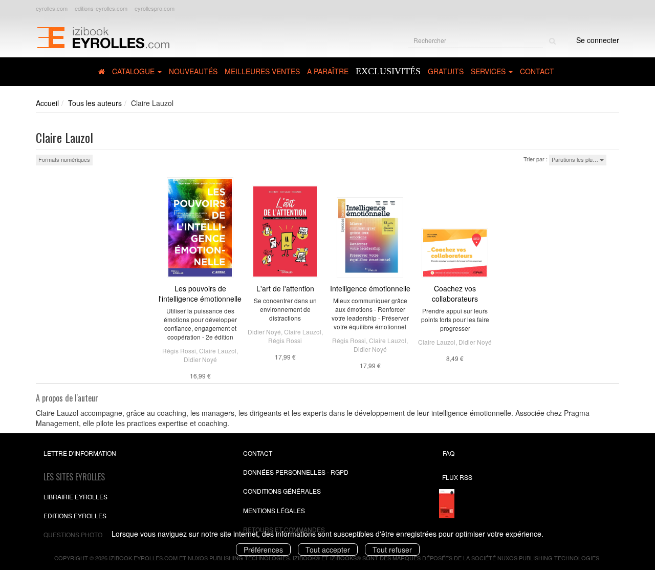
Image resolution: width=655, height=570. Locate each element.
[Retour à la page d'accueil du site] (103, 36)
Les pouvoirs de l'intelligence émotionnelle (200, 293)
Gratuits (446, 71)
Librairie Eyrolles (75, 496)
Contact (537, 71)
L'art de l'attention (285, 288)
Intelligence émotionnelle (370, 288)
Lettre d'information (79, 453)
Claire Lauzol (217, 350)
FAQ (448, 453)
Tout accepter (327, 549)
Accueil (47, 103)
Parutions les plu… (576, 159)
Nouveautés (193, 71)
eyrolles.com (52, 8)
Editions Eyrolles (74, 515)
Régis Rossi (179, 350)
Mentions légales (274, 510)
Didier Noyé (200, 359)
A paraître (327, 71)
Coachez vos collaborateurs (455, 293)
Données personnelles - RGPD (295, 472)
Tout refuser (392, 549)
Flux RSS (457, 477)
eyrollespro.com (154, 8)
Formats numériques (64, 159)
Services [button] (489, 71)
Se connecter (597, 40)
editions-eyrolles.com (101, 8)
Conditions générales (282, 491)
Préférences (263, 549)
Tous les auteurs (95, 103)
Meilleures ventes (262, 71)
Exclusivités (388, 71)
